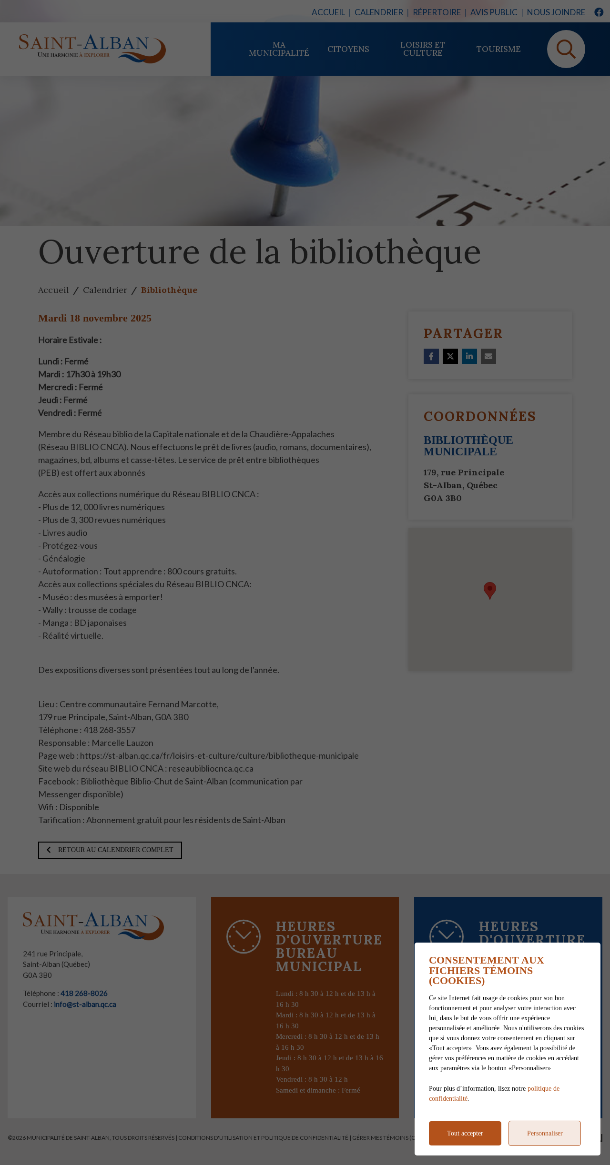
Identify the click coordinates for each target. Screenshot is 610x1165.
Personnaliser (545, 1133)
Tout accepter (465, 1133)
